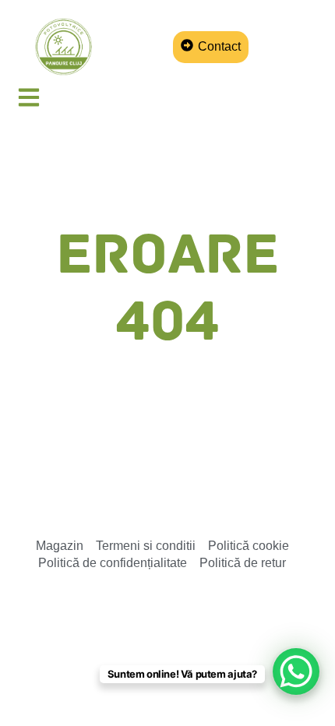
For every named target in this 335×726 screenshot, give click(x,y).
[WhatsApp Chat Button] (296, 671)
